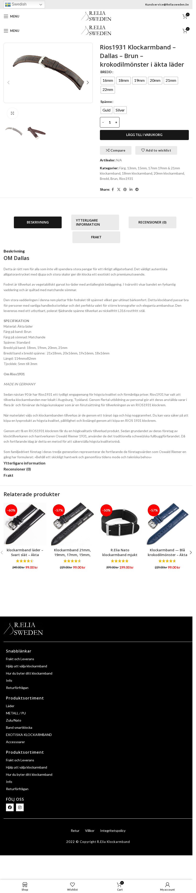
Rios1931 (126, 178)
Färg (122, 168)
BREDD (106, 72)
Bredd (104, 178)
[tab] (38, 222)
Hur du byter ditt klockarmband (29, 673)
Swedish (19, 4)
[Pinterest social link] (125, 189)
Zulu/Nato (13, 720)
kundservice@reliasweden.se (167, 4)
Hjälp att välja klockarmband (26, 666)
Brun (114, 178)
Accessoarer (15, 742)
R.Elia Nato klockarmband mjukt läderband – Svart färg (120, 555)
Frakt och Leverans (20, 659)
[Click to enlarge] (12, 113)
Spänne (106, 102)
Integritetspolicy (112, 830)
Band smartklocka (19, 727)
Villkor (89, 830)
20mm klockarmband (169, 173)
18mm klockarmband (137, 173)
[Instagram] (20, 807)
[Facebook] (10, 807)
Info (9, 680)
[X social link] (119, 189)
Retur (75, 830)
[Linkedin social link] (131, 189)
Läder (10, 706)
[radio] (108, 80)
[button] (8, 82)
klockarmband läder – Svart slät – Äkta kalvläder (25, 555)
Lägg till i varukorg (144, 135)
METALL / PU (16, 713)
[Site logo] (96, 16)
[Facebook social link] (113, 189)
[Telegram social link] (137, 189)
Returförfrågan (17, 688)
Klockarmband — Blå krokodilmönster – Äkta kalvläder (167, 555)
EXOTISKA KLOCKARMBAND (29, 735)
